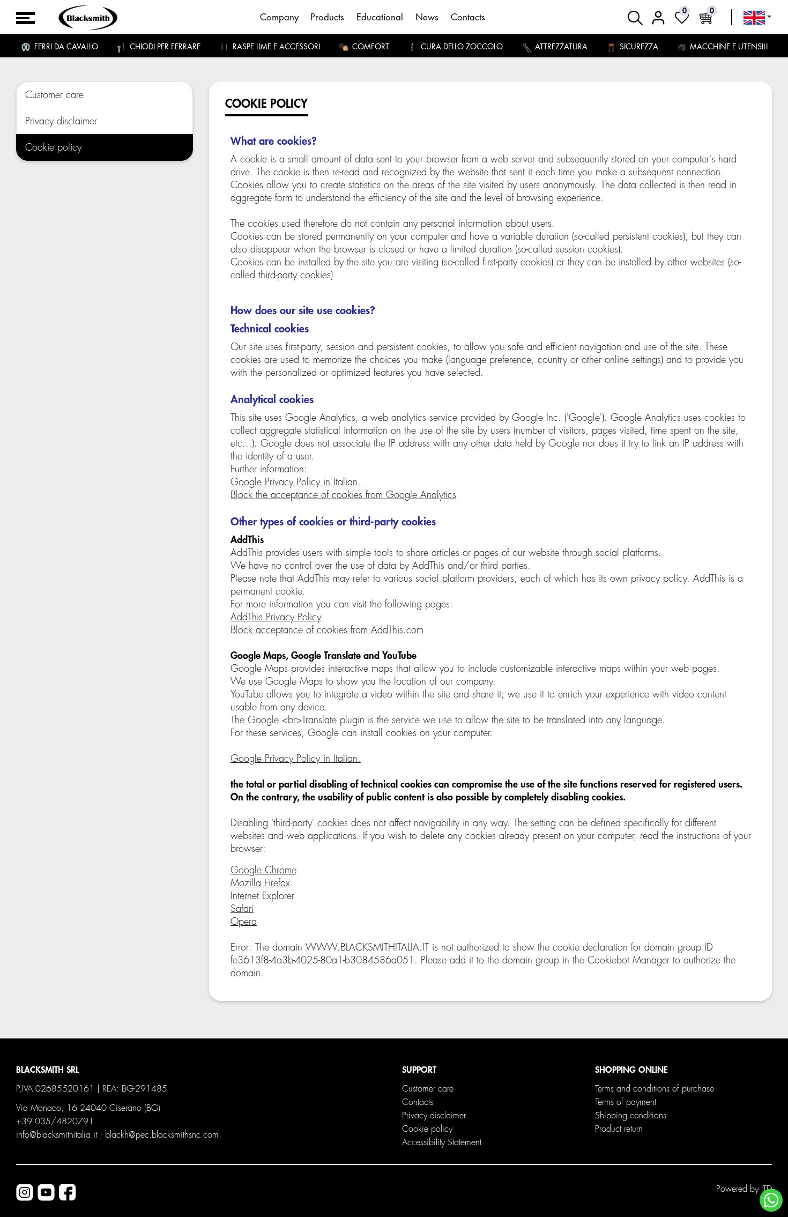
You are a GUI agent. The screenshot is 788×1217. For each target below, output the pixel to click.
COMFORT (369, 46)
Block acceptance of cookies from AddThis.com (327, 630)
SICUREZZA (638, 46)
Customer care (54, 95)
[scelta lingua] (757, 17)
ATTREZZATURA (560, 46)
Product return (619, 1129)
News (426, 17)
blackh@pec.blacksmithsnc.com (162, 1135)
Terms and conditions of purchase (654, 1089)
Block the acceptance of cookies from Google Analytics (343, 495)
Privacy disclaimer (61, 121)
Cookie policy (53, 147)
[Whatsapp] (771, 1200)
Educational (379, 17)
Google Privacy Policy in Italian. (296, 482)
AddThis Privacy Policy (276, 617)
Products (327, 17)
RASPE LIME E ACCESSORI (275, 46)
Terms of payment (625, 1102)
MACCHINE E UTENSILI (728, 46)
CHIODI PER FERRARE (164, 46)
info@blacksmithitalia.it (56, 1135)
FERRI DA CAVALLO (65, 46)
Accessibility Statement (441, 1142)
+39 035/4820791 (55, 1121)
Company (279, 17)
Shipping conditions (630, 1115)
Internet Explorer (262, 896)
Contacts (468, 17)
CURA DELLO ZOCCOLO (461, 46)
